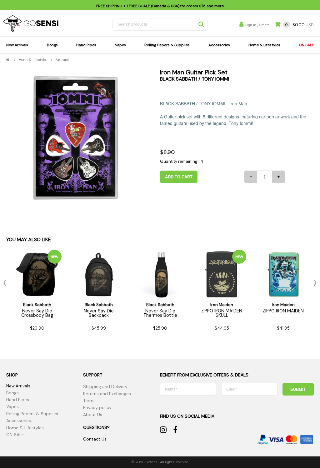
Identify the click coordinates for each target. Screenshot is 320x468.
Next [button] (314, 282)
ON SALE (306, 44)
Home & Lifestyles (264, 44)
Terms (89, 400)
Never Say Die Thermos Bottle (160, 313)
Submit (298, 389)
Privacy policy (97, 407)
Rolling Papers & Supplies (167, 44)
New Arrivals (17, 44)
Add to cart (178, 177)
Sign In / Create (257, 25)
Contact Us (95, 439)
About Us (92, 414)
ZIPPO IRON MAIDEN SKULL (221, 313)
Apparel (62, 59)
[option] (75, 138)
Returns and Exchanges (107, 393)
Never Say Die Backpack (99, 313)
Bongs (52, 44)
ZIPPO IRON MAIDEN (283, 311)
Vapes (120, 44)
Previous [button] (6, 282)
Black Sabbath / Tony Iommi (194, 79)
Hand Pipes (86, 44)
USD (299, 24)
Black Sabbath (37, 304)
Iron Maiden (221, 304)
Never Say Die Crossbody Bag (37, 313)
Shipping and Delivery (105, 386)
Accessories (219, 44)
